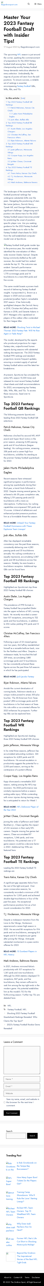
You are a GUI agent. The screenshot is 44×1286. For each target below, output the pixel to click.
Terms (27, 1277)
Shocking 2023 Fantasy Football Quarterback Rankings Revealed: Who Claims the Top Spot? (20, 1017)
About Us (7, 1277)
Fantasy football (24, 86)
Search (9, 1131)
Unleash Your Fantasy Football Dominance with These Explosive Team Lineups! (19, 526)
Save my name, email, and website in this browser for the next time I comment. (22, 1102)
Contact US (18, 1277)
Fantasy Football (15, 1009)
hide (22, 98)
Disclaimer (36, 1277)
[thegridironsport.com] (9, 4)
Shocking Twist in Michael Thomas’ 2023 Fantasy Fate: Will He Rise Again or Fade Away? (22, 330)
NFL (19, 54)
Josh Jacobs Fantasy (25, 676)
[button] (28, 4)
